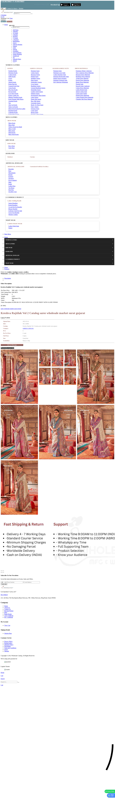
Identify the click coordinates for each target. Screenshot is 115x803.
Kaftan (10, 80)
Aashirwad (16, 56)
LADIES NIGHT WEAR (15, 223)
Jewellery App (12, 191)
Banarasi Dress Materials (83, 74)
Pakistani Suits (57, 71)
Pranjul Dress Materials (82, 80)
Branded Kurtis (12, 110)
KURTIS (10, 68)
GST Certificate (8, 615)
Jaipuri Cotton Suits (81, 91)
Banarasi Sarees (35, 74)
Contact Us (10, 8)
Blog (5, 612)
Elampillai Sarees (36, 90)
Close (11, 18)
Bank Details (8, 614)
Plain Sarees (34, 80)
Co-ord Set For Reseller (15, 207)
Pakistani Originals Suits (60, 80)
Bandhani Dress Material (83, 76)
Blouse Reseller (12, 209)
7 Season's (16, 39)
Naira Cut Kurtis (13, 107)
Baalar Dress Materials (82, 82)
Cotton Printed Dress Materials (84, 97)
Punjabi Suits (79, 84)
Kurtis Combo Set (13, 95)
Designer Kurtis (12, 73)
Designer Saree (35, 71)
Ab (14, 57)
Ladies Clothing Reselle (14, 200)
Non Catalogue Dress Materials (85, 73)
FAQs (6, 649)
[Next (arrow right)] (3, 572)
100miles (15, 31)
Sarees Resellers (13, 203)
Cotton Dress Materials (82, 88)
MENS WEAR (12, 120)
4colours (15, 36)
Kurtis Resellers (12, 205)
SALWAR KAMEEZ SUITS (60, 68)
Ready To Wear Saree (37, 105)
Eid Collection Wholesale (60, 82)
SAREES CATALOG (36, 68)
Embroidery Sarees (36, 82)
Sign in (15, 8)
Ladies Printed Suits (81, 90)
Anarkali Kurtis (12, 101)
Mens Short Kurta (13, 134)
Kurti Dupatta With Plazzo (15, 99)
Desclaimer (7, 646)
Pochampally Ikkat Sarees (38, 95)
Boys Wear (11, 146)
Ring (9, 171)
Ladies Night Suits (13, 226)
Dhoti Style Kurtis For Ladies (16, 108)
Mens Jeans (11, 130)
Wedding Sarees (35, 78)
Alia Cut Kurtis (12, 105)
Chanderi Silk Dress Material (84, 99)
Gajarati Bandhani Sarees (38, 88)
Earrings (10, 176)
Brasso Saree (34, 112)
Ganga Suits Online (81, 93)
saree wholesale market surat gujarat (11, 308)
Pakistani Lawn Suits (59, 73)
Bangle (10, 174)
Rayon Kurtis (12, 91)
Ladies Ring (11, 186)
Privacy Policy (8, 641)
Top (9, 103)
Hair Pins (11, 190)
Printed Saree (34, 76)
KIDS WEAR (11, 143)
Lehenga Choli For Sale (15, 211)
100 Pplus (15, 30)
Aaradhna (15, 51)
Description (7, 278)
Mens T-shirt (12, 129)
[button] (57, 800)
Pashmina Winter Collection (84, 71)
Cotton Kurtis (12, 74)
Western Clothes (13, 214)
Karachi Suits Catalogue (83, 86)
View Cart (4, 21)
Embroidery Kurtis (13, 114)
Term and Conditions (10, 648)
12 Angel (15, 33)
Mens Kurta (11, 123)
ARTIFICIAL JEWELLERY (16, 166)
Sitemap (6, 651)
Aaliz (14, 48)
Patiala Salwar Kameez (59, 78)
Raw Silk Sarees (35, 101)
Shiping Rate (8, 633)
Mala (9, 182)
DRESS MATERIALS (81, 68)
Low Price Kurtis (13, 93)
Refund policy (8, 643)
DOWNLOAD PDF (8, 348)
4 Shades (15, 35)
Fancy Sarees (34, 107)
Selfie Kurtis (12, 76)
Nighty (10, 228)
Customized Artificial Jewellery (39, 166)
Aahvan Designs (17, 44)
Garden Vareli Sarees (37, 91)
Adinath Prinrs (17, 59)
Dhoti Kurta (11, 132)
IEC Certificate (8, 617)
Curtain (32, 157)
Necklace (11, 178)
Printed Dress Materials (82, 95)
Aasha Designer (17, 54)
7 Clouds (15, 38)
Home (6, 24)
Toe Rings (11, 188)
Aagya (15, 43)
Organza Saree (35, 108)
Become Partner (8, 611)
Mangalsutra (11, 173)
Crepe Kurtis (12, 88)
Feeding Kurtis (12, 71)
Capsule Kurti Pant (13, 86)
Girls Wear (11, 148)
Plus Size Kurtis (13, 90)
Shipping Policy (8, 644)
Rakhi (10, 184)
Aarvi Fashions (17, 52)
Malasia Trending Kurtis (15, 97)
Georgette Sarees (36, 103)
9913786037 (4, 595)
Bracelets (11, 169)
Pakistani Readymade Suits (61, 76)
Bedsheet (10, 157)
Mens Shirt (11, 125)
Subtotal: (3, 20)
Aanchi (15, 49)
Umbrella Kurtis (13, 112)
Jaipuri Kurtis (12, 82)
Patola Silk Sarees (36, 99)
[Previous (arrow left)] (1, 572)
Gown (10, 78)
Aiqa (14, 62)
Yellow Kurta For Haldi (15, 127)
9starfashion (16, 41)
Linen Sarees (34, 97)
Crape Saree (34, 110)
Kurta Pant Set (12, 84)
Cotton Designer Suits (59, 74)
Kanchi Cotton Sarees (37, 114)
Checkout (9, 21)
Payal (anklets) (12, 180)
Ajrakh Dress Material (82, 78)
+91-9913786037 (7, 1)
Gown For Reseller (13, 212)
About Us (7, 607)
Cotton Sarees (35, 73)
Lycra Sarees (34, 84)
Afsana (15, 60)
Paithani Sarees (35, 93)
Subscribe (4, 584)
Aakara (15, 46)
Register (21, 8)
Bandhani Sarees (35, 86)
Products (6, 269)
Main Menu (7, 234)
